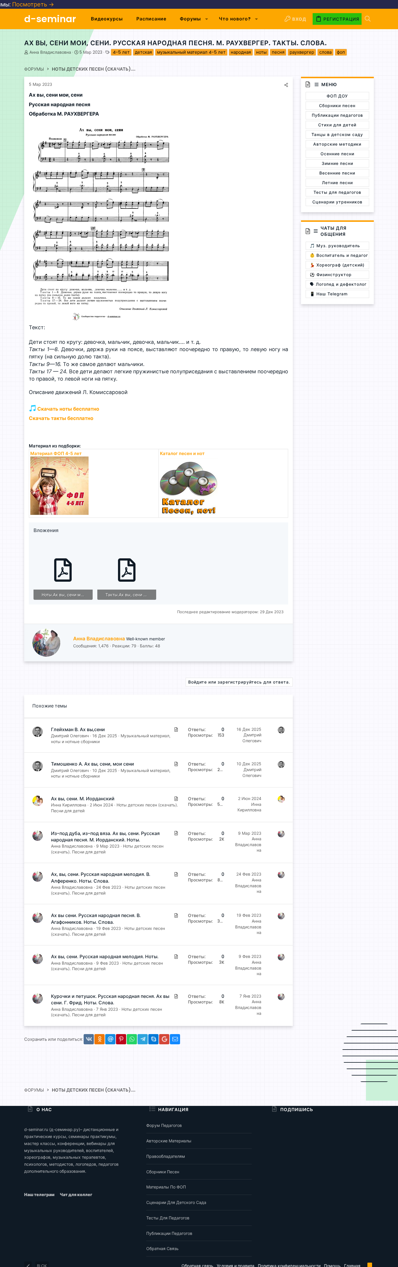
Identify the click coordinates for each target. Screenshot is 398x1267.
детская (143, 52)
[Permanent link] (84, 95)
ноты (261, 52)
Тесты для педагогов (167, 1217)
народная (241, 52)
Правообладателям (165, 1156)
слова (325, 52)
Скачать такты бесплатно (61, 418)
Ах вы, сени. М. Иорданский (83, 798)
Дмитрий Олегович (70, 735)
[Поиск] (368, 19)
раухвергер (302, 52)
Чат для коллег (76, 1194)
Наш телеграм (39, 1194)
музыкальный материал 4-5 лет (191, 52)
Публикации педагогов (169, 1233)
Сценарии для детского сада (176, 1202)
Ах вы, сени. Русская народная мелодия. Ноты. (105, 956)
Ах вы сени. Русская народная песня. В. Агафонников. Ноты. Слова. (96, 918)
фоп (341, 52)
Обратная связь (162, 1248)
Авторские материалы (168, 1140)
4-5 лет (121, 52)
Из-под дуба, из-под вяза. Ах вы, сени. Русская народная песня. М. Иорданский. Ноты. (105, 836)
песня (278, 52)
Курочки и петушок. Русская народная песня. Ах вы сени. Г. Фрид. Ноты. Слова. (110, 999)
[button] (207, 19)
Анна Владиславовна (50, 52)
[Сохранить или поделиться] (286, 85)
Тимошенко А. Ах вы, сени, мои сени (92, 764)
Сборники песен (162, 1171)
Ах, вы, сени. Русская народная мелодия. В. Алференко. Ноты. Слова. (100, 877)
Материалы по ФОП (166, 1186)
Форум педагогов (164, 1125)
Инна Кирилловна (68, 804)
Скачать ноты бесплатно (67, 409)
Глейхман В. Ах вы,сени (78, 729)
